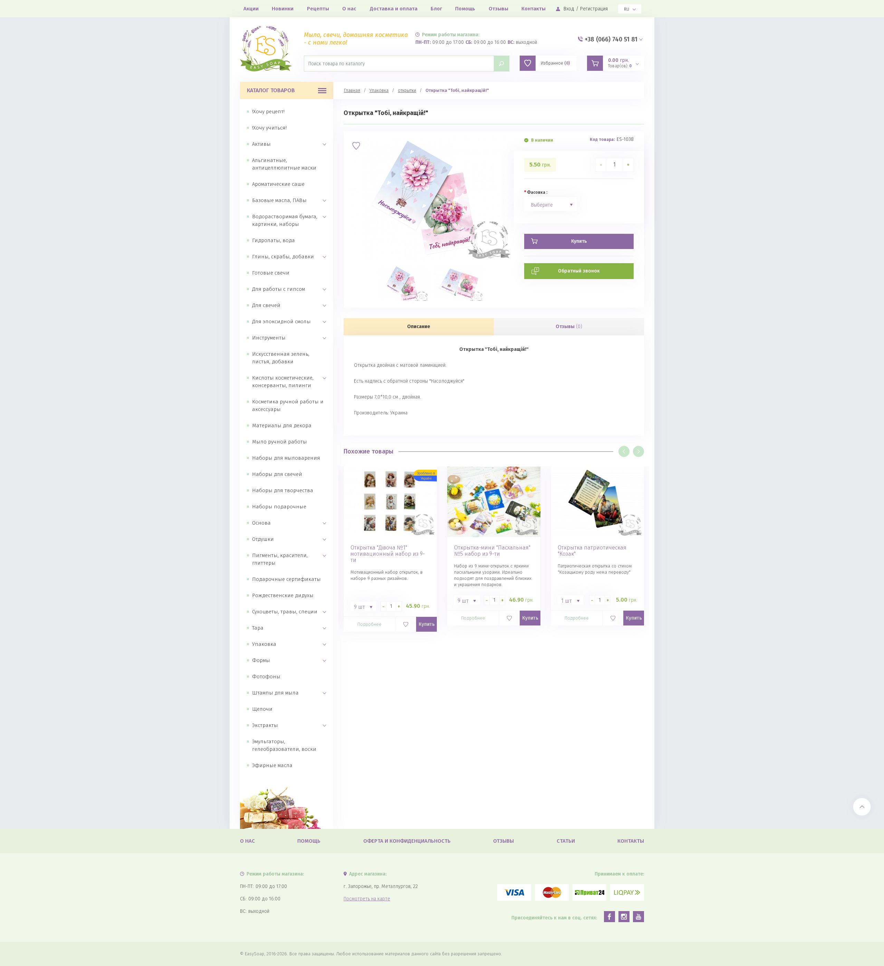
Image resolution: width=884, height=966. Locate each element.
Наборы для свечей (277, 474)
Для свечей (266, 305)
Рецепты (318, 9)
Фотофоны (266, 676)
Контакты (533, 9)
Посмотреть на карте (367, 899)
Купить (427, 624)
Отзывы (498, 9)
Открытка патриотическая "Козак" (592, 551)
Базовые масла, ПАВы (279, 200)
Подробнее (369, 624)
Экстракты (265, 725)
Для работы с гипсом (278, 289)
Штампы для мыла (275, 693)
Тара (257, 628)
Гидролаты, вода (273, 240)
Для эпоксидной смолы (281, 321)
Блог (436, 9)
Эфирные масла (272, 765)
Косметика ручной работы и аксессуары (288, 405)
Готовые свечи (270, 273)
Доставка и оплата (393, 9)
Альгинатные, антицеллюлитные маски (284, 164)
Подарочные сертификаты (286, 579)
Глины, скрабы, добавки (283, 257)
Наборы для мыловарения (286, 458)
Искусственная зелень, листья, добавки (280, 358)
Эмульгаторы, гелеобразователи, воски (284, 745)
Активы (261, 144)
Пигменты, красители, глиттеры (280, 559)
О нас (349, 9)
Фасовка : (537, 192)
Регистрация (594, 9)
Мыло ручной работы (279, 442)
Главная (352, 90)
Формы (261, 660)
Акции (251, 9)
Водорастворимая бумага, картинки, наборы (284, 220)
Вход (569, 9)
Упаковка (264, 644)
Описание (418, 326)
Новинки (283, 9)
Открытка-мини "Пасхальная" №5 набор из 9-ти (492, 551)
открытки (407, 90)
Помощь (465, 9)
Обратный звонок (579, 271)
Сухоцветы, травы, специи (284, 612)
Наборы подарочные (279, 507)
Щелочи (262, 709)
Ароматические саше (278, 184)
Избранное (555, 63)
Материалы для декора (281, 425)
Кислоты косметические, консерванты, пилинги (283, 382)
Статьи (566, 841)
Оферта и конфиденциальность (407, 841)
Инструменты (269, 338)
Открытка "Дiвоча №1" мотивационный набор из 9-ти (387, 554)
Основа (261, 523)
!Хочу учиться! (269, 128)
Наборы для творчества (282, 490)
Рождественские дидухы (283, 595)
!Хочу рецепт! (268, 111)
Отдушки (263, 539)
